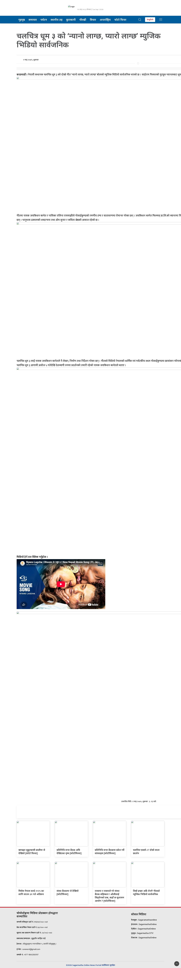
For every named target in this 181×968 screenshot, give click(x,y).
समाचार (33, 19)
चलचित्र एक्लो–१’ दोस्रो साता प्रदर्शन (146, 851)
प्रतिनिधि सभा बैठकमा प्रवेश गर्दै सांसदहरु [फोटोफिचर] (109, 851)
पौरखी (82, 19)
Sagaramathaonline (147, 919)
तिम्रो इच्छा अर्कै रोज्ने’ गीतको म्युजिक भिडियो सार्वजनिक (146, 892)
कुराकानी (71, 19)
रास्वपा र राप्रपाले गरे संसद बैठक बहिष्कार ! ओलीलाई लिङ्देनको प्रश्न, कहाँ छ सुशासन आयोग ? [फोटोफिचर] (109, 895)
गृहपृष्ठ (21, 19)
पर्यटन (44, 19)
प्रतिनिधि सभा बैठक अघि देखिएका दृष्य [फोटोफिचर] (69, 851)
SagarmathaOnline (148, 924)
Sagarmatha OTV (145, 933)
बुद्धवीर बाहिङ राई (38, 938)
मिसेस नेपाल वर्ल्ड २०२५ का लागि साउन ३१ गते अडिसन (31, 892)
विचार (93, 19)
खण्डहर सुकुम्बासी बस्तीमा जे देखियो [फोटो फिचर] (31, 851)
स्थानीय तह (56, 19)
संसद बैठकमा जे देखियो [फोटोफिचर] (68, 892)
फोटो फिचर (120, 19)
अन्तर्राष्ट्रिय (105, 19)
